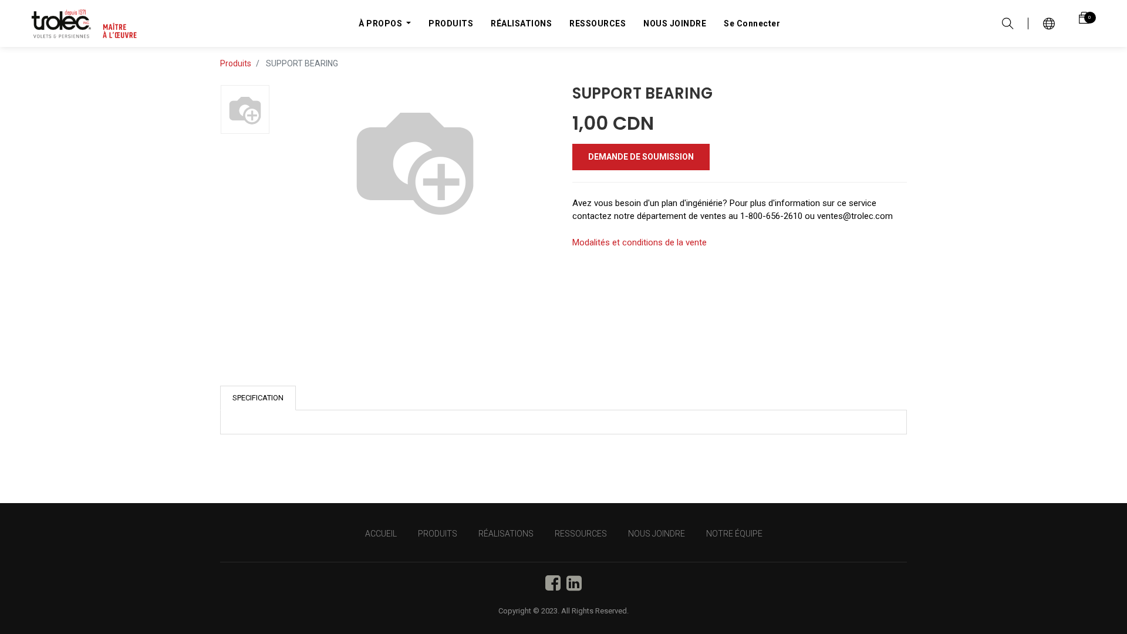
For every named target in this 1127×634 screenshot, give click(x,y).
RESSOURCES (581, 533)
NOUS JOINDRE (656, 533)
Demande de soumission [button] (641, 156)
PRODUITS (437, 533)
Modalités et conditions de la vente (639, 242)
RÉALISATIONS (506, 533)
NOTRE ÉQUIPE (734, 533)
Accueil (381, 533)
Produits (235, 63)
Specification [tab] (258, 397)
